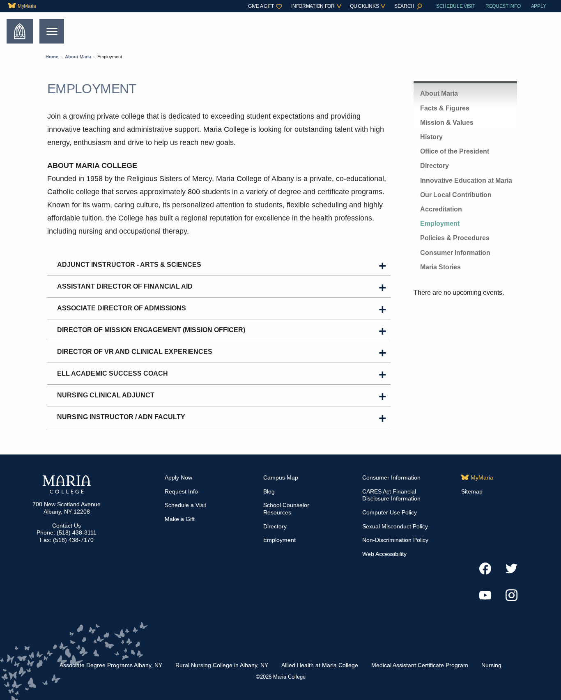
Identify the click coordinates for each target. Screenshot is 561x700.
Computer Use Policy (389, 512)
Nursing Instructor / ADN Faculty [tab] (121, 416)
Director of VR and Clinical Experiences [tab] (134, 351)
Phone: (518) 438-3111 (67, 532)
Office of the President (454, 151)
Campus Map (280, 477)
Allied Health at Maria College (319, 665)
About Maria (439, 93)
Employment (440, 223)
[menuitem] (24, 6)
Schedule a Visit (185, 505)
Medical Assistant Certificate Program (419, 665)
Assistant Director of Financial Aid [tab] (125, 286)
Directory (434, 165)
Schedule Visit (455, 6)
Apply (538, 6)
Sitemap (472, 491)
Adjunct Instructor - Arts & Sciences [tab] (129, 264)
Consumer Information (455, 252)
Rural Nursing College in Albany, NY (221, 665)
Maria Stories (440, 267)
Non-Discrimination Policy (395, 540)
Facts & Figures (444, 108)
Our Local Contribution (456, 194)
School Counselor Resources (286, 509)
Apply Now (178, 477)
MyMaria (27, 6)
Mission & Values (447, 122)
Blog (269, 491)
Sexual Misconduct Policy (395, 526)
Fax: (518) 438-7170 (67, 540)
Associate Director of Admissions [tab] (122, 308)
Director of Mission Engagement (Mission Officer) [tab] (151, 329)
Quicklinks (364, 6)
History (431, 136)
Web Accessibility (384, 554)
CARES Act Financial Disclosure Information (391, 495)
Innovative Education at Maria (466, 180)
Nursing (491, 665)
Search (404, 6)
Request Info (502, 6)
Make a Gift (180, 519)
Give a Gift (261, 6)
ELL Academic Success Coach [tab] (112, 373)
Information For (312, 6)
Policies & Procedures (455, 237)
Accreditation (441, 209)
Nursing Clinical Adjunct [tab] (105, 395)
